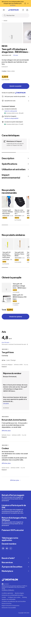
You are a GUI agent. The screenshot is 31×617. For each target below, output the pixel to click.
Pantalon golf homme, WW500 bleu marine (7, 211)
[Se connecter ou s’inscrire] (23, 10)
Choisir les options (15, 316)
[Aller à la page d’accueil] (13, 10)
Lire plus (6, 403)
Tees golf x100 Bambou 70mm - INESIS (20, 254)
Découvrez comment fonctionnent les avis (14, 344)
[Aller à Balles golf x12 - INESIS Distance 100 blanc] (6, 298)
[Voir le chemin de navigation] (2, 20)
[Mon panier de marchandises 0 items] (27, 10)
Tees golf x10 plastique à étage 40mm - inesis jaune (7, 255)
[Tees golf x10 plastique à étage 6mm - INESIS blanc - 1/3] (12, 33)
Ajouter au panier (15, 86)
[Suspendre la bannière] (25, 3)
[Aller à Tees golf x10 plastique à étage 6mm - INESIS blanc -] (6, 287)
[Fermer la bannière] (28, 3)
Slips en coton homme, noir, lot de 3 (20, 211)
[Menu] (4, 10)
